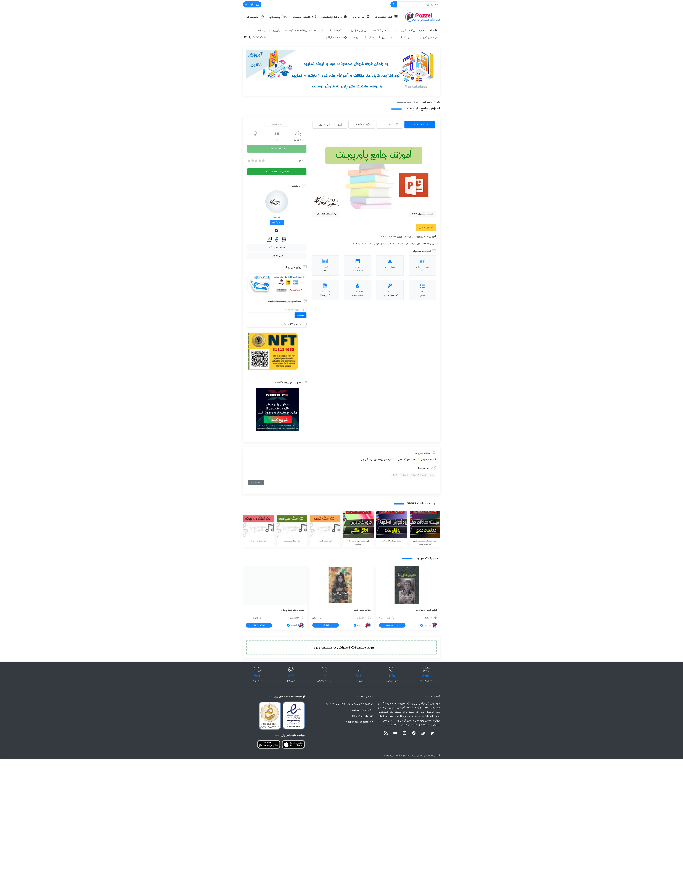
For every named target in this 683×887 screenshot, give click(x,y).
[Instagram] (404, 733)
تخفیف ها (252, 17)
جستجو (300, 315)
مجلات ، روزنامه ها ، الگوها (302, 30)
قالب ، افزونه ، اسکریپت (411, 30)
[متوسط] (256, 160)
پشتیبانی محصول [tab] (327, 124)
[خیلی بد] (249, 160)
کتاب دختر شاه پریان (292, 610)
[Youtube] (395, 733)
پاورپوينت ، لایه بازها (269, 30)
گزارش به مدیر (426, 227)
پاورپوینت (404, 474)
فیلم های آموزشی (428, 37)
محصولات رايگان (335, 37)
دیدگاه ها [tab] (359, 124)
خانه (432, 30)
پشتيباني (274, 17)
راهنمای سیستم (301, 17)
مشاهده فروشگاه (277, 247)
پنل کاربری (359, 17)
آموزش (432, 474)
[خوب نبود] (252, 160)
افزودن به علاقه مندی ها (277, 171)
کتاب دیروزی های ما (426, 610)
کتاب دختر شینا (362, 610)
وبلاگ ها (405, 37)
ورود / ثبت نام (252, 4)
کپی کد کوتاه (276, 255)
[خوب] (259, 160)
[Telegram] (276, 231)
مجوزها (356, 37)
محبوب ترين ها (387, 37)
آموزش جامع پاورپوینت (419, 474)
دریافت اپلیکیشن (331, 17)
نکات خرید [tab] (388, 124)
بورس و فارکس (359, 30)
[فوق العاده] (263, 160)
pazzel (427, 625)
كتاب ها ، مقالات (334, 30)
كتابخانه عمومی (428, 459)
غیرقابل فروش (277, 149)
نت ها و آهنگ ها (381, 30)
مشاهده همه (256, 482)
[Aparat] (423, 733)
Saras (276, 217)
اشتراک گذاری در (324, 214)
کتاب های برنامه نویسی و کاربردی (377, 459)
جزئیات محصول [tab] (418, 124)
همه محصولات (383, 17)
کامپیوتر (395, 474)
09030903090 (259, 37)
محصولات (427, 102)
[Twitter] (432, 733)
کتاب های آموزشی (407, 459)
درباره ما (369, 37)
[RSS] (386, 733)
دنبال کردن (277, 222)
